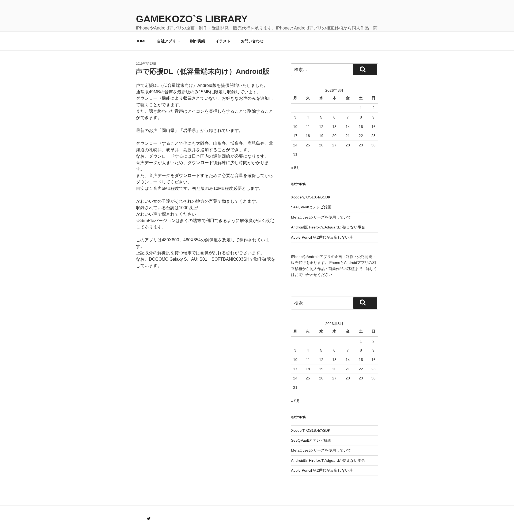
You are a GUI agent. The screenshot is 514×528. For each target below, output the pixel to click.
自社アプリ (166, 41)
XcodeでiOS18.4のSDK (310, 197)
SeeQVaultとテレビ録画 (311, 207)
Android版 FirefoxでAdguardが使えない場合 (328, 227)
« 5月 (295, 167)
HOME (141, 41)
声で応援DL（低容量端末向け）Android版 (202, 71)
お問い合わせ (252, 41)
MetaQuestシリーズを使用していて (321, 217)
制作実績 (197, 41)
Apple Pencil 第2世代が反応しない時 (322, 237)
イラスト (223, 41)
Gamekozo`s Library (192, 18)
